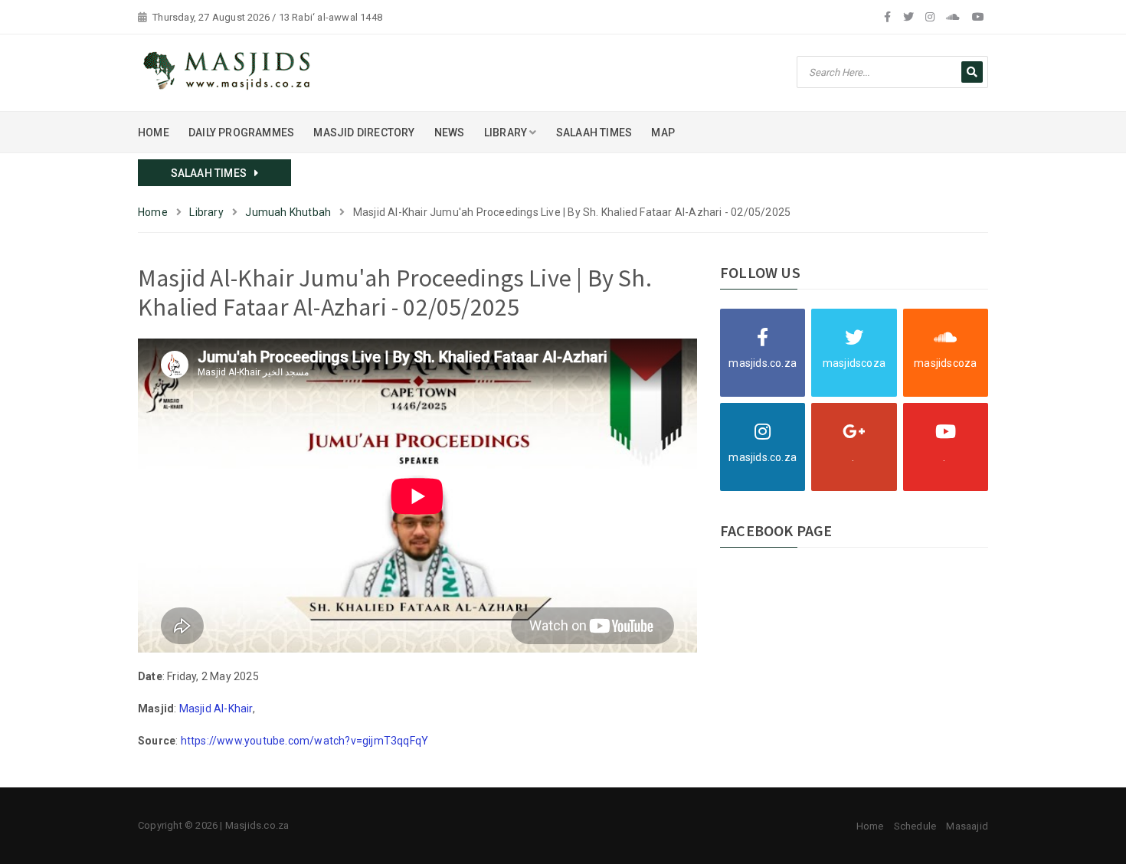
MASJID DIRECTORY (363, 132)
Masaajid (967, 826)
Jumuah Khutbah (288, 212)
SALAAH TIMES (594, 132)
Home (153, 212)
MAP (663, 132)
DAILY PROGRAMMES (241, 132)
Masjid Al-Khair (216, 708)
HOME (153, 132)
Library (206, 212)
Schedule (915, 826)
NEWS (449, 132)
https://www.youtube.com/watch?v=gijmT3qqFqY (305, 741)
